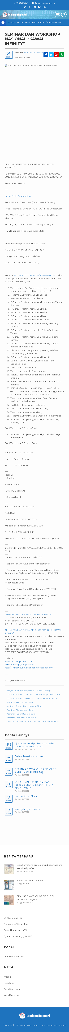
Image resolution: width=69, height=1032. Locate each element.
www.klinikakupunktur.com (19, 661)
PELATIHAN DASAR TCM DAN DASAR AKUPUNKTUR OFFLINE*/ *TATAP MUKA (34, 785)
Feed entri (9, 983)
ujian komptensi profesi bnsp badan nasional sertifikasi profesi (35, 745)
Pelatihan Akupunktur (47, 698)
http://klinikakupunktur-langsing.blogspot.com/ (29, 667)
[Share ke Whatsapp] (61, 55)
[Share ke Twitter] (51, 55)
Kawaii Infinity (43, 690)
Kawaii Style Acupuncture (18, 196)
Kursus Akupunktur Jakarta (19, 694)
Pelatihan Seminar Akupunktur (21, 717)
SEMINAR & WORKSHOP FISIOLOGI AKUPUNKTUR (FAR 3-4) (36, 771)
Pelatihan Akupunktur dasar (19, 702)
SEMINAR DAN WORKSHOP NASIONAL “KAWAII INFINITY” (32, 721)
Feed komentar (12, 989)
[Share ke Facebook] (45, 55)
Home (20, 22)
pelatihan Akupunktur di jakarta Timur (24, 706)
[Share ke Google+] (56, 55)
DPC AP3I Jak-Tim (13, 918)
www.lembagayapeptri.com (19, 664)
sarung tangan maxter (27, 809)
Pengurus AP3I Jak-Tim (16, 924)
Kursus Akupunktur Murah (48, 694)
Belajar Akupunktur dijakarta (20, 690)
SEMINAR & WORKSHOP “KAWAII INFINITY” (35, 275)
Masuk (7, 976)
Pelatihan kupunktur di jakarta (20, 714)
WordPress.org (12, 995)
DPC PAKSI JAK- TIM (14, 956)
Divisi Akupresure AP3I (15, 930)
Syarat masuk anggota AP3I (18, 936)
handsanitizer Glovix (26, 796)
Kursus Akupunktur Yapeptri (19, 698)
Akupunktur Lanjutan (35, 22)
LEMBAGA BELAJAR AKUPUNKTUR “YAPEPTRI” (28, 614)
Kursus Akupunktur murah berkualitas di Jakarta (43, 1025)
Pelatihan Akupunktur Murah (20, 710)
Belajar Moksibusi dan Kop (29, 756)
